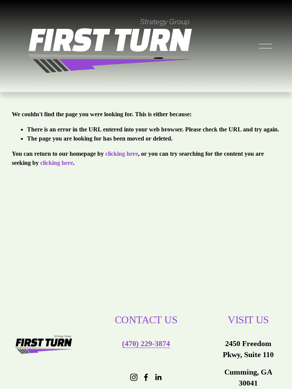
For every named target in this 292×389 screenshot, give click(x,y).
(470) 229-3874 (146, 343)
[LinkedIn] (158, 377)
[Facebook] (146, 377)
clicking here (121, 153)
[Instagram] (134, 377)
